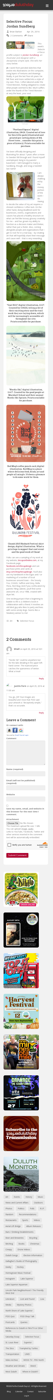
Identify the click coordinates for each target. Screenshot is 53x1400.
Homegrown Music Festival (18, 1273)
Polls (32, 1208)
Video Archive (12, 1360)
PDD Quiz (10, 1316)
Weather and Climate (15, 1366)
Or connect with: (14, 725)
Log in (26, 1396)
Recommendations (27, 1214)
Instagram (10, 1278)
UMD (27, 1354)
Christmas (34, 1243)
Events (17, 1197)
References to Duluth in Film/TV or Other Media (24, 1329)
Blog (9, 1391)
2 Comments (16, 35)
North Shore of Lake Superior (19, 1310)
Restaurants (11, 1220)
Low (42, 1299)
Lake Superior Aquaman (16, 1284)
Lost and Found (27, 1299)
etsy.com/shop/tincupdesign (19, 571)
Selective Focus (27, 620)
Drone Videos (24, 1249)
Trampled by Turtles (28, 1348)
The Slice (10, 1348)
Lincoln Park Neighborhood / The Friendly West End (25, 1291)
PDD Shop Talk (27, 1316)
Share (30, 35)
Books (21, 1243)
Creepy (9, 1249)
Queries (23, 1322)
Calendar (19, 1391)
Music (40, 1197)
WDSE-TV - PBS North (33, 1360)
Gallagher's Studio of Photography (21, 1261)
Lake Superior (26, 1278)
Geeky (8, 1267)
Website (10, 794)
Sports (25, 1220)
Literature (10, 1299)
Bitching (9, 1243)
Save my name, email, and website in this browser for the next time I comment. (25, 811)
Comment (11, 738)
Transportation (12, 1354)
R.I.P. (42, 1208)
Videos (37, 1220)
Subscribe (42, 1391)
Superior (28, 1342)
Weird (33, 1366)
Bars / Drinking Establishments (19, 1232)
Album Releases (33, 1226)
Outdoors (38, 1202)
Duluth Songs (12, 1255)
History (29, 1197)
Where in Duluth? (30, 1371)
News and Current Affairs (17, 1202)
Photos (9, 1208)
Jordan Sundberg (31, 55)
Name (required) (14, 769)
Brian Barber (16, 31)
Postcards (10, 1322)
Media (8, 1304)
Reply (41, 678)
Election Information (32, 1255)
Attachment (12, 819)
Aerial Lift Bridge (13, 1226)
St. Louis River (12, 1342)
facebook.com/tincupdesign (19, 566)
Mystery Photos (24, 1304)
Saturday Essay (12, 1336)
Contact (30, 1391)
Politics (21, 1208)
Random (9, 1214)
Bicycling (33, 1237)
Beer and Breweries (15, 1237)
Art (11, 620)
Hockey (20, 1267)
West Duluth (11, 1371)
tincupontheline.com (27, 560)
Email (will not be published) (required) (20, 782)
